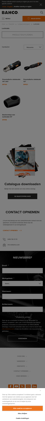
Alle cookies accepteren (22, 408)
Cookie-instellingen (22, 418)
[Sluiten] (40, 390)
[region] (22, 404)
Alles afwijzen (22, 413)
